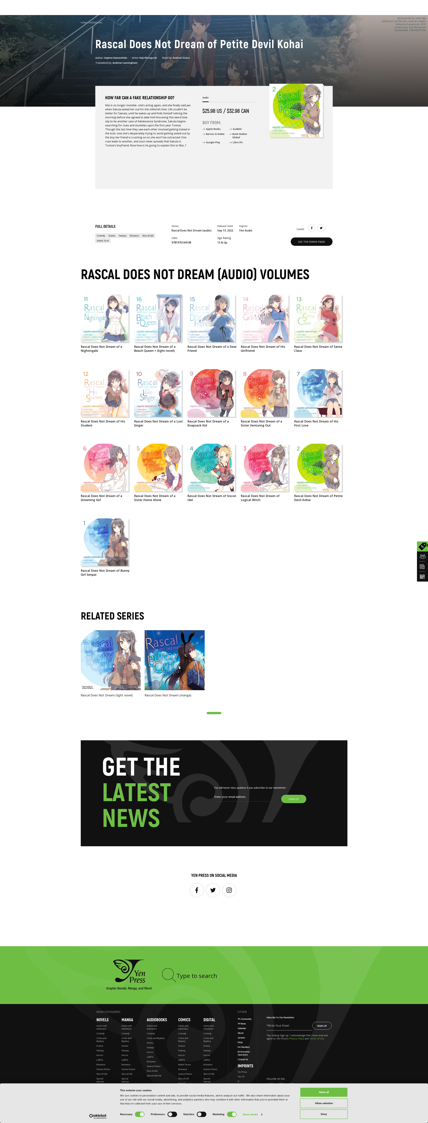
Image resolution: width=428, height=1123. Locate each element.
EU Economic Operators (244, 1053)
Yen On (241, 1076)
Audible (237, 129)
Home (83, 22)
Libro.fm (238, 142)
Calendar (242, 1028)
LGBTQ (99, 1059)
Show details (250, 1114)
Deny (324, 1114)
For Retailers (244, 1047)
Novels (102, 1020)
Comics (184, 1020)
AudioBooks (95, 22)
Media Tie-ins (184, 1064)
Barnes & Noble (215, 134)
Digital (209, 1020)
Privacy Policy (297, 1038)
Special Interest (100, 1080)
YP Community (244, 1019)
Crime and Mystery (101, 1040)
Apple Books (213, 129)
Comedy (101, 235)
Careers (241, 1037)
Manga (127, 1020)
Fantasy (122, 235)
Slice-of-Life (147, 235)
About (241, 1033)
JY (238, 1081)
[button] (214, 713)
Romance (134, 235)
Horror (99, 1055)
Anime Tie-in (103, 240)
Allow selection (324, 1103)
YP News (242, 1023)
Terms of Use (316, 1038)
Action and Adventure (101, 1027)
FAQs (240, 1042)
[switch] (172, 1114)
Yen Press (242, 1072)
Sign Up (322, 1025)
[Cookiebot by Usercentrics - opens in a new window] (98, 1116)
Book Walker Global (239, 135)
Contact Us (243, 1059)
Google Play (213, 142)
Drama (112, 235)
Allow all (324, 1092)
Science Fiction (103, 1069)
